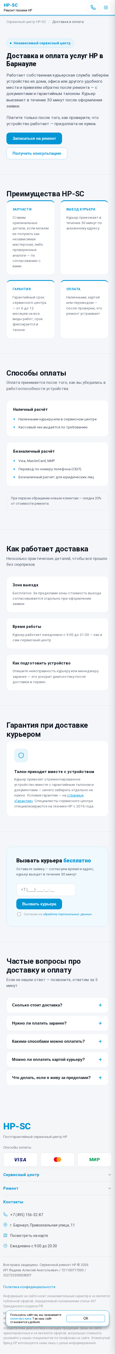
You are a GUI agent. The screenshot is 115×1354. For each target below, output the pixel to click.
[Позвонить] (93, 7)
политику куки (20, 1318)
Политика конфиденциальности (29, 1287)
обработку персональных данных (67, 914)
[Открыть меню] (106, 7)
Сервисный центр (21, 1174)
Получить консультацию (37, 153)
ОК (85, 1318)
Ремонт (10, 1188)
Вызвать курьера (39, 904)
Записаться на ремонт (34, 138)
